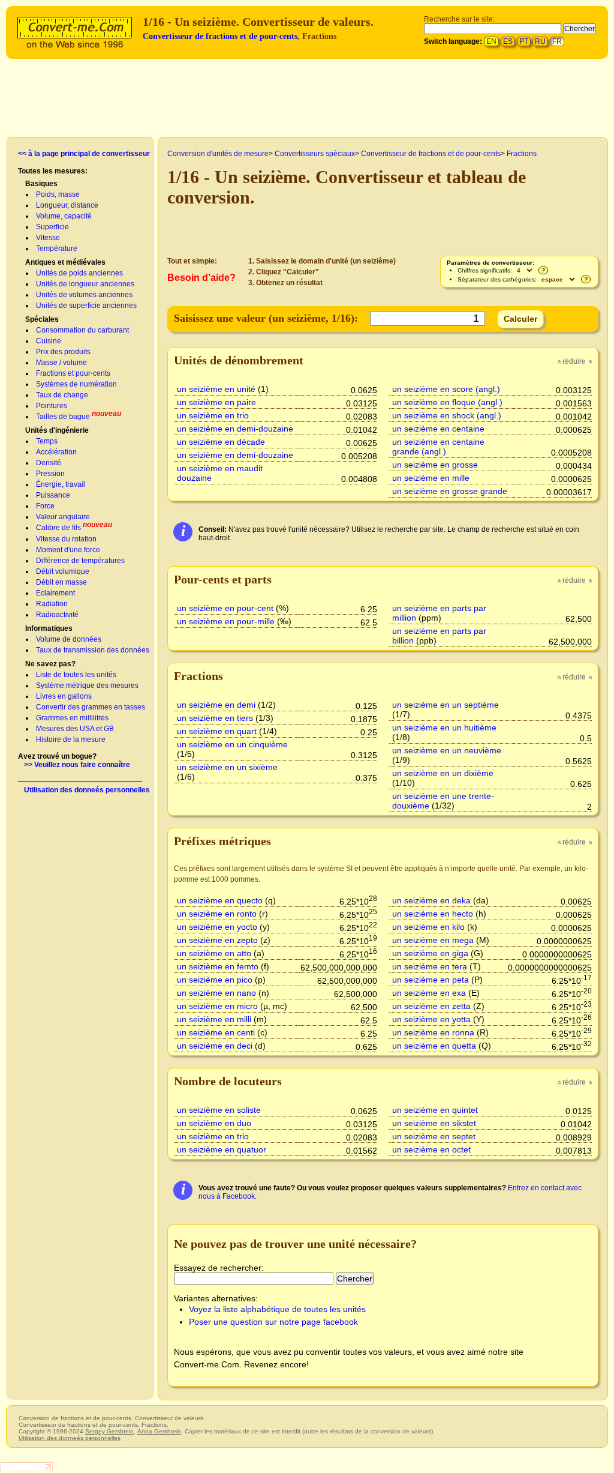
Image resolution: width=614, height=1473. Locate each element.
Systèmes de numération (76, 384)
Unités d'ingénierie (57, 430)
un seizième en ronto (217, 913)
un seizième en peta (430, 979)
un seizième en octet (431, 1149)
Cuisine (48, 341)
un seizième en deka (431, 900)
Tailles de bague (63, 416)
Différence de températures (80, 560)
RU (540, 41)
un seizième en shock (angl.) (446, 415)
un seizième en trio (213, 415)
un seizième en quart (217, 731)
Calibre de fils (58, 527)
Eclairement (55, 593)
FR (557, 41)
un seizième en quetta (434, 1045)
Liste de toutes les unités (76, 674)
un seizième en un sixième (227, 767)
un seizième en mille (430, 478)
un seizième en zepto (217, 940)
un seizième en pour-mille (226, 621)
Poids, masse (58, 194)
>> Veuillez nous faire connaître (77, 765)
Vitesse (48, 237)
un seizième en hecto (432, 913)
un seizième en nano (216, 993)
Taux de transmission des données (92, 650)
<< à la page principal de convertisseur (84, 153)
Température (56, 248)
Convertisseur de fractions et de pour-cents (220, 36)
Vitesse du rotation (66, 539)
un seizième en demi (216, 704)
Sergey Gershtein (109, 1431)
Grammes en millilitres (72, 718)
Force (45, 506)
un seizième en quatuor (221, 1149)
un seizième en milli (214, 1019)
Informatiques (49, 628)
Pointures (51, 406)
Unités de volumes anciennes (84, 295)
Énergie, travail (60, 484)
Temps (47, 441)
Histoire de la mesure (71, 739)
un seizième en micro (217, 1006)
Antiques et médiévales (65, 262)
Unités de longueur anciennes (85, 284)
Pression (50, 473)
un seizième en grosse (435, 464)
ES (508, 41)
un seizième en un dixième (442, 773)
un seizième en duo (214, 1123)
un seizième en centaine (438, 428)
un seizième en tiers (215, 718)
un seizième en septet (433, 1136)
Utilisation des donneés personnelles (87, 790)
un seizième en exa (429, 993)
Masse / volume (61, 362)
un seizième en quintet (435, 1110)
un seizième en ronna (433, 1032)
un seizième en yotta (431, 1019)
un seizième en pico (214, 979)
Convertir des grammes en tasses (90, 707)
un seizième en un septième (445, 704)
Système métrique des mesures (87, 685)
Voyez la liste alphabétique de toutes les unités (277, 1309)
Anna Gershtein (159, 1431)
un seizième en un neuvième (446, 750)
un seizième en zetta (431, 1006)
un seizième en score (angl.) (446, 389)
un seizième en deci (214, 1045)
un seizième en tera (429, 966)
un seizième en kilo (428, 927)
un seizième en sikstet (434, 1123)
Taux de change (62, 395)
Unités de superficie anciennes (86, 305)
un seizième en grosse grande (449, 491)
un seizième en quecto (220, 900)
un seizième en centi (216, 1032)
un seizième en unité (216, 389)
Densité (48, 463)
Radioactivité (57, 614)
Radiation (52, 604)
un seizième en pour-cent (225, 608)
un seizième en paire (216, 402)
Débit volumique (62, 571)
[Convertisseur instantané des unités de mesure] (77, 31)
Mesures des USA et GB (75, 728)
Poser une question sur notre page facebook (273, 1322)
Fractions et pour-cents (73, 373)
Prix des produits (63, 352)
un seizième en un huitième (444, 727)
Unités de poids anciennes (79, 273)
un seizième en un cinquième (232, 744)
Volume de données (68, 639)
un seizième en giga (430, 953)
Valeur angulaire (63, 517)
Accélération (56, 452)
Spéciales (42, 319)
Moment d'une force (68, 550)
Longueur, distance (67, 205)
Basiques (41, 183)
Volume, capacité (64, 216)
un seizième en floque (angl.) (447, 402)
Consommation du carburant (82, 330)
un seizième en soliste (219, 1110)
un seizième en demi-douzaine (235, 428)
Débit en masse (61, 582)
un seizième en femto (217, 966)
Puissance (53, 495)
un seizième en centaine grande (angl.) (438, 446)
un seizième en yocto (217, 927)
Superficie (52, 227)
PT (523, 41)
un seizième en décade (221, 442)
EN (491, 41)
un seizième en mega (433, 940)
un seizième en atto (214, 953)
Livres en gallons (64, 696)
